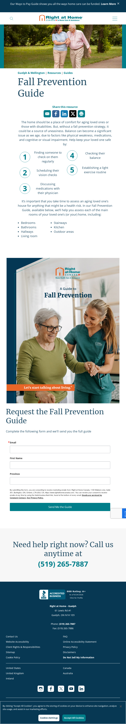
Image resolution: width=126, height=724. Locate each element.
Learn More (108, 4)
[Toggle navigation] (113, 19)
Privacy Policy (70, 646)
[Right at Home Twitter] (63, 690)
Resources (54, 73)
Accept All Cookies (74, 717)
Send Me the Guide (60, 507)
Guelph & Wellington (31, 73)
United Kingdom (15, 673)
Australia (68, 673)
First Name (16, 458)
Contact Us (12, 636)
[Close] (120, 706)
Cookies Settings (49, 717)
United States (13, 668)
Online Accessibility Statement (79, 641)
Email (13, 442)
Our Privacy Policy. (35, 498)
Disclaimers (69, 652)
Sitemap (10, 652)
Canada (67, 668)
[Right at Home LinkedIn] (83, 690)
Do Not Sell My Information (78, 657)
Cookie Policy (13, 657)
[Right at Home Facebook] (53, 690)
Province (15, 474)
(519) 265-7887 (63, 564)
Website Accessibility (17, 641)
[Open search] (12, 18)
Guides (68, 73)
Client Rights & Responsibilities (23, 646)
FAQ (65, 636)
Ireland (10, 678)
